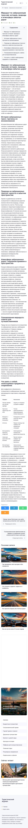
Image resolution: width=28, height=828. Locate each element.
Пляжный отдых (7, 748)
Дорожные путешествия (10, 734)
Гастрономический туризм (10, 727)
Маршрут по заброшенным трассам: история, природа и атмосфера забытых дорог (11, 33)
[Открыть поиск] (16, 3)
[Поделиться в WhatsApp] (23, 508)
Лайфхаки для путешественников (12, 745)
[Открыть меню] (26, 3)
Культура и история (8, 741)
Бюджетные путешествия (10, 724)
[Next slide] (24, 712)
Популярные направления (10, 752)
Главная (5, 806)
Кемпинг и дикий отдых (9, 738)
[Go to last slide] (3, 777)
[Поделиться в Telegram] (14, 508)
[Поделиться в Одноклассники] (5, 512)
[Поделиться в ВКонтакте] (5, 508)
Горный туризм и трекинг (10, 731)
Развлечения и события (10, 755)
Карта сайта (6, 809)
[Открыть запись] (14, 558)
